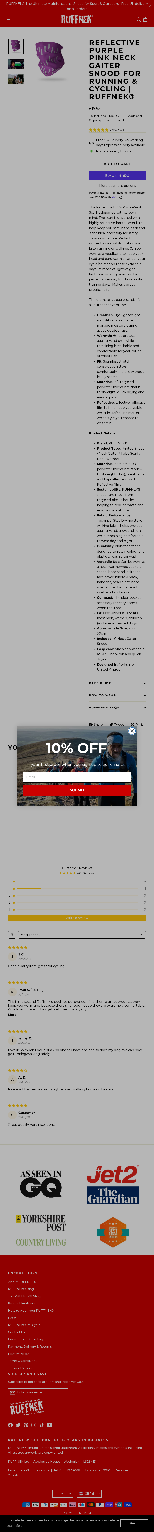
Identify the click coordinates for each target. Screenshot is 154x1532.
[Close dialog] (132, 730)
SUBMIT (77, 790)
